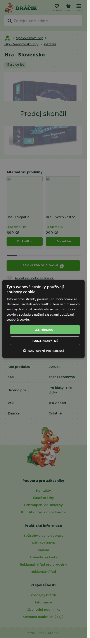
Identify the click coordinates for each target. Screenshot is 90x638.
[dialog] (43, 319)
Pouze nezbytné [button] (45, 341)
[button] (43, 351)
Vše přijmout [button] (45, 329)
